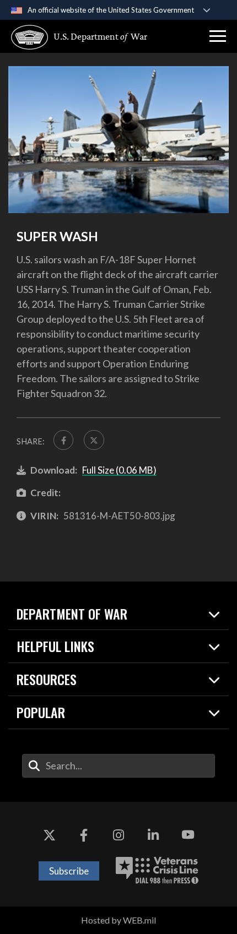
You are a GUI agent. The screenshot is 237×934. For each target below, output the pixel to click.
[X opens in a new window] (49, 835)
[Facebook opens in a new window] (84, 835)
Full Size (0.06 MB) (119, 470)
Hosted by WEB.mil (118, 920)
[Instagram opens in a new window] (118, 835)
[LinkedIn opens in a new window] (153, 835)
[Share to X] (94, 440)
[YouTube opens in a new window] (188, 835)
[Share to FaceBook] (63, 440)
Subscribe (69, 871)
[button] (217, 36)
